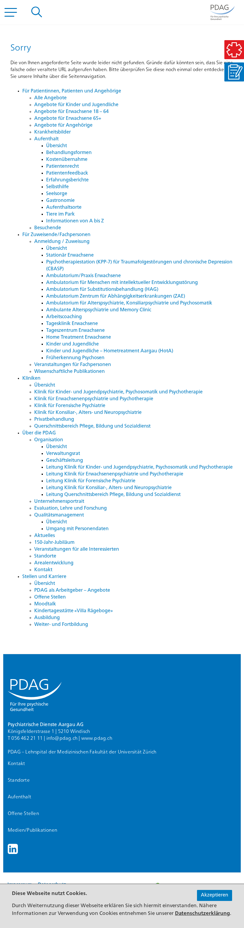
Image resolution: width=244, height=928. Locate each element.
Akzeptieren (214, 895)
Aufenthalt (19, 797)
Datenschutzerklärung (202, 913)
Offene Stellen (23, 813)
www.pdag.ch (96, 738)
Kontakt (16, 763)
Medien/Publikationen (32, 830)
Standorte (19, 780)
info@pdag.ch (61, 738)
